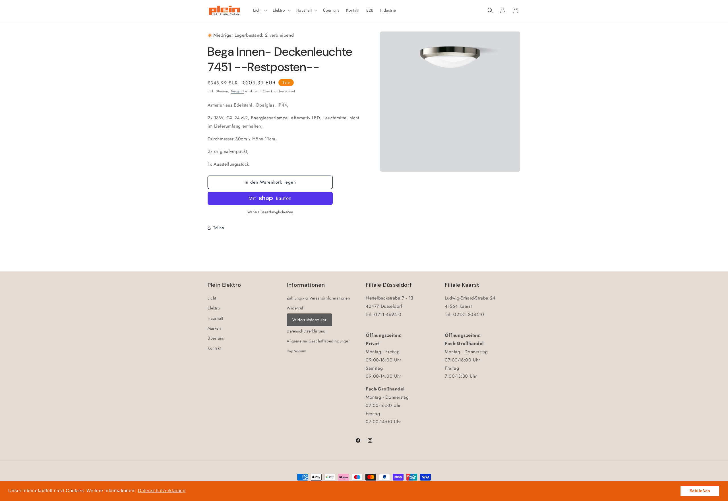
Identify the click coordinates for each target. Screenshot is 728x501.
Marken (214, 328)
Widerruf (295, 308)
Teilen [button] (218, 227)
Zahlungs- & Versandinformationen (318, 298)
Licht (212, 298)
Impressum (296, 351)
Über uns (216, 338)
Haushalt (215, 318)
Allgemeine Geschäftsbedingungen (319, 341)
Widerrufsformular (309, 320)
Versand (237, 91)
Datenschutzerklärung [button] (162, 490)
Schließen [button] (700, 490)
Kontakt (214, 348)
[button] (259, 10)
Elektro (214, 308)
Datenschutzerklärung (306, 331)
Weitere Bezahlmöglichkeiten (270, 212)
